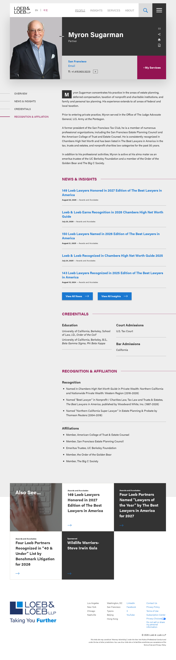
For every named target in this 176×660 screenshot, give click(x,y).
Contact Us (151, 603)
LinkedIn (131, 603)
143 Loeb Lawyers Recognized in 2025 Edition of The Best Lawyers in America (112, 274)
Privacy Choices (154, 618)
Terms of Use (152, 610)
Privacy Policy (153, 607)
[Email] (159, 28)
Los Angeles (93, 603)
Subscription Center (155, 614)
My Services (153, 67)
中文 (45, 10)
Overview (20, 93)
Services (113, 10)
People (80, 10)
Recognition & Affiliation (31, 116)
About (129, 10)
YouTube (131, 614)
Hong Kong (112, 618)
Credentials (22, 109)
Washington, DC (114, 603)
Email (71, 66)
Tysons (110, 610)
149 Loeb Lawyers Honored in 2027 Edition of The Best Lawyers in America (112, 192)
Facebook (131, 607)
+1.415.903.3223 (80, 71)
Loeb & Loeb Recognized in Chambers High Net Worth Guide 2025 (112, 255)
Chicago (91, 610)
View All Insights (111, 296)
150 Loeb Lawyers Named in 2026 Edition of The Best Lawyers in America (111, 235)
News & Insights (25, 101)
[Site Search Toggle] (145, 10)
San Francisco (77, 61)
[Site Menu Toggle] (159, 10)
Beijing (110, 614)
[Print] (159, 39)
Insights (96, 10)
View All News (74, 296)
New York (91, 607)
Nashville (91, 614)
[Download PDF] (159, 45)
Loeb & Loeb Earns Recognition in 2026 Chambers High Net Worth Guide (112, 214)
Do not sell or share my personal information (155, 624)
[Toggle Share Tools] (159, 34)
